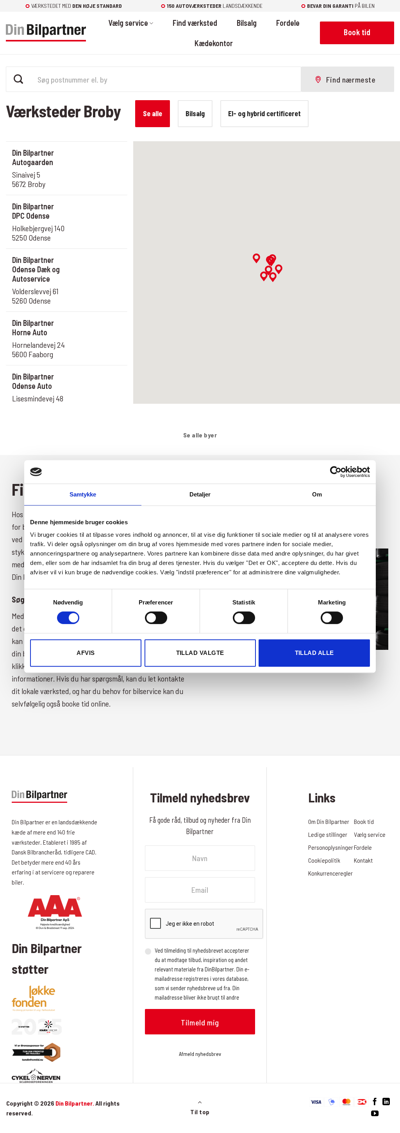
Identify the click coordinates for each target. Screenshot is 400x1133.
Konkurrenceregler (330, 873)
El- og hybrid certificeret (264, 113)
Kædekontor (214, 43)
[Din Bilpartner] (46, 33)
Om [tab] (317, 494)
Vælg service (128, 22)
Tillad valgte (200, 652)
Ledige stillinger (327, 834)
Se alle (152, 113)
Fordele (288, 22)
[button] (264, 276)
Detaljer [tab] (200, 494)
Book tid (96, 157)
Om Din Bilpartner (328, 821)
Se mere (96, 179)
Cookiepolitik (324, 860)
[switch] (156, 617)
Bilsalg (247, 22)
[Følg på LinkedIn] (386, 1101)
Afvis (86, 652)
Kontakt (363, 860)
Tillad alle (314, 652)
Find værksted (195, 22)
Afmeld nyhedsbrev (200, 1053)
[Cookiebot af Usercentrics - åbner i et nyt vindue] (336, 472)
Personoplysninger (330, 847)
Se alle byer (200, 435)
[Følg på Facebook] (375, 1101)
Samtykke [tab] (83, 494)
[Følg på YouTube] (375, 1113)
